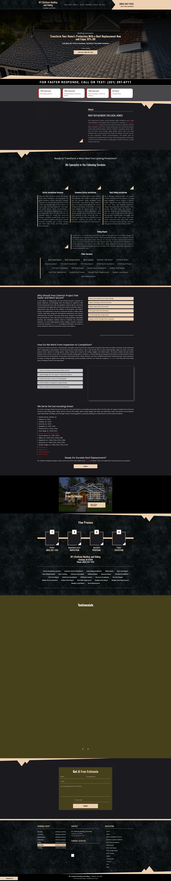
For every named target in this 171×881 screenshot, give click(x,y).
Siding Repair (110, 845)
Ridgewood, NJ (43, 449)
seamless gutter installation (87, 200)
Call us (88, 461)
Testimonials (88, 4)
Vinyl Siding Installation (112, 842)
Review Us (9, 878)
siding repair (75, 237)
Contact (95, 4)
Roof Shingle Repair (72, 260)
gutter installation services (47, 200)
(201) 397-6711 (119, 82)
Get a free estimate (93, 504)
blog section (55, 324)
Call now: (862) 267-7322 (85, 52)
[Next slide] (88, 749)
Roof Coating (88, 260)
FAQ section (112, 358)
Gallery (82, 4)
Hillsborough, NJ (43, 454)
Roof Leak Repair (54, 260)
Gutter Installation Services (114, 837)
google (72, 855)
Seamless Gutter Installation (114, 839)
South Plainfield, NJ (44, 452)
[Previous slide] (83, 749)
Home (65, 4)
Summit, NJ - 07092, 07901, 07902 (48, 433)
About (70, 4)
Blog (103, 4)
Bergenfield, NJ (43, 447)
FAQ (100, 4)
